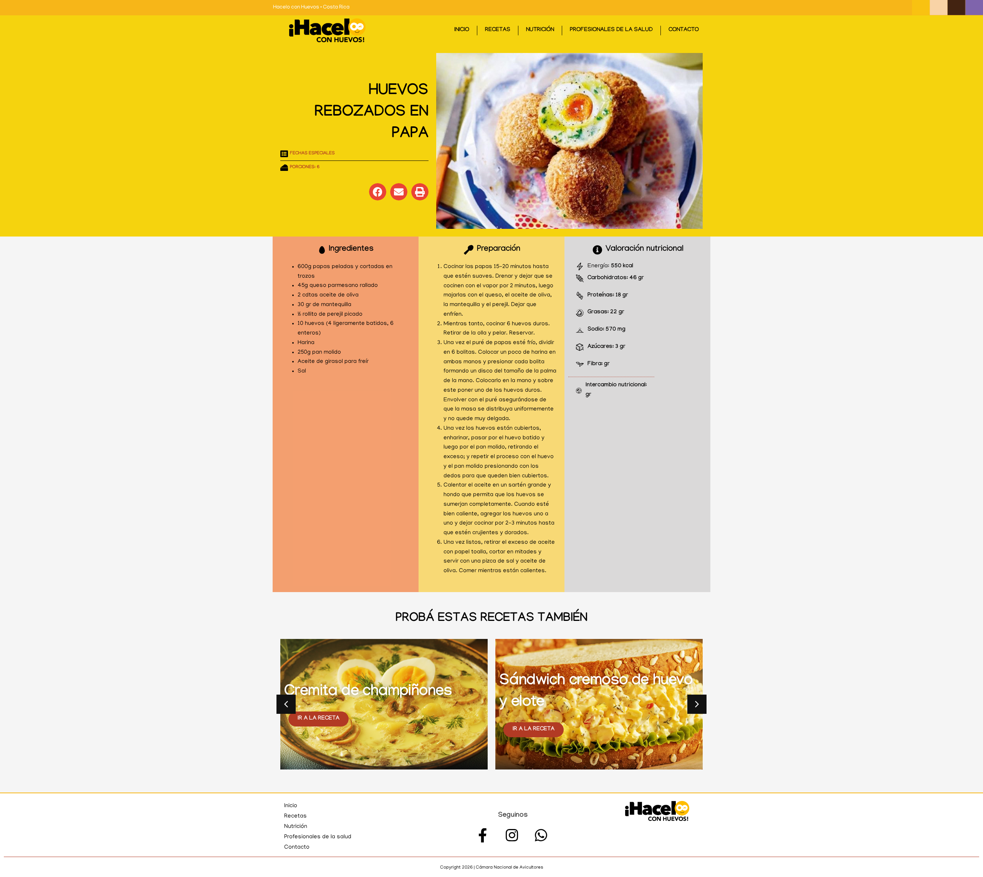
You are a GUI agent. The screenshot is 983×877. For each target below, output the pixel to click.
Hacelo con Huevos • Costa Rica (311, 7)
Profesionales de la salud (611, 30)
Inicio (461, 30)
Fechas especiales (312, 153)
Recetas (497, 30)
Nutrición (540, 30)
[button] (377, 191)
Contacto (684, 30)
